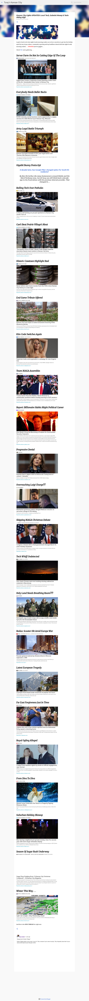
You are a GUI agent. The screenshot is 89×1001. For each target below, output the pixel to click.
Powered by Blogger (45, 999)
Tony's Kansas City (13, 2)
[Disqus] (44, 951)
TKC (21, 50)
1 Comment (26, 19)
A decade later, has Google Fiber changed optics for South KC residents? (44, 171)
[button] (17, 22)
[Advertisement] (44, 985)
